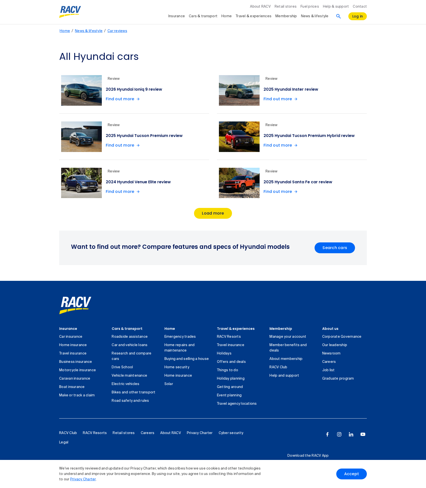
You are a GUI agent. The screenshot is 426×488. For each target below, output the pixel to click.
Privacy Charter (83, 479)
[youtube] (363, 434)
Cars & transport (203, 16)
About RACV (260, 6)
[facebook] (327, 434)
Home (226, 16)
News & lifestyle (315, 16)
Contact (360, 6)
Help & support (336, 6)
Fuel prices (310, 6)
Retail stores (286, 6)
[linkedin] (351, 434)
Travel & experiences (253, 16)
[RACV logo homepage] (70, 12)
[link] (75, 305)
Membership (286, 16)
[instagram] (339, 434)
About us (330, 328)
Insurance (176, 16)
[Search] (338, 16)
